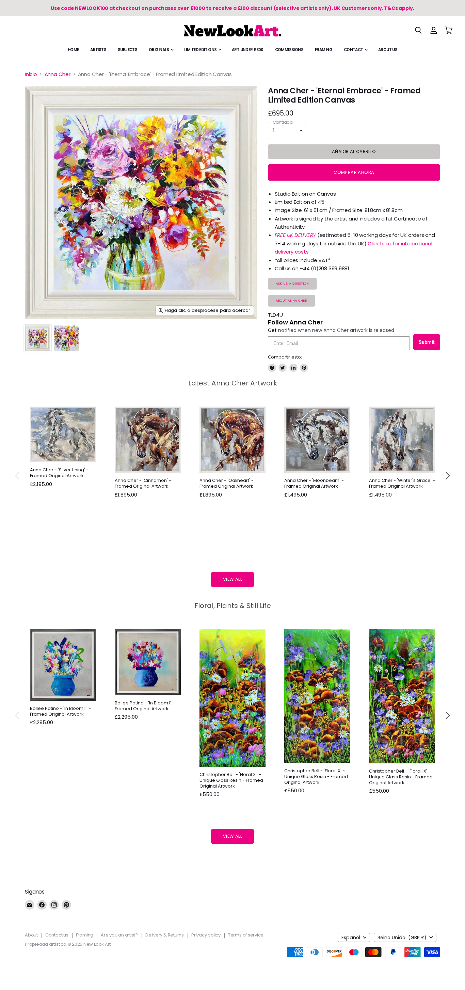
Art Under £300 (247, 49)
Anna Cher (57, 74)
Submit (427, 342)
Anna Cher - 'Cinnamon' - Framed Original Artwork (143, 483)
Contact (354, 49)
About (31, 935)
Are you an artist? (119, 935)
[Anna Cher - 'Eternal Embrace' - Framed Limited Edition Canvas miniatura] (37, 338)
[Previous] (18, 476)
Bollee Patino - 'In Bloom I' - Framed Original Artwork (145, 706)
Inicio (31, 74)
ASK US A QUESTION (292, 283)
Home (73, 49)
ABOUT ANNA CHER (291, 300)
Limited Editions (201, 49)
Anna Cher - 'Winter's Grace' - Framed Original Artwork (402, 483)
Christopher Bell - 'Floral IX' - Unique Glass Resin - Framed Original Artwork (401, 777)
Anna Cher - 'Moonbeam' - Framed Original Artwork (314, 483)
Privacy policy (206, 935)
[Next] (447, 476)
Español (350, 937)
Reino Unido (402, 937)
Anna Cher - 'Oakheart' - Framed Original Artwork (226, 483)
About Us (387, 49)
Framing (323, 49)
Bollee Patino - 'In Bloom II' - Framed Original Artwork (60, 711)
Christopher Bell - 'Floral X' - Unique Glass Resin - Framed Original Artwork (316, 776)
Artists (98, 49)
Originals (159, 49)
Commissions (289, 49)
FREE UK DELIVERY (295, 235)
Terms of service (245, 935)
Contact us (56, 935)
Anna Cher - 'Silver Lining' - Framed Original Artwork (59, 473)
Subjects (127, 49)
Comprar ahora (354, 172)
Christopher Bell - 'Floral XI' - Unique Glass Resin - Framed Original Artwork (231, 780)
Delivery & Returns (164, 935)
